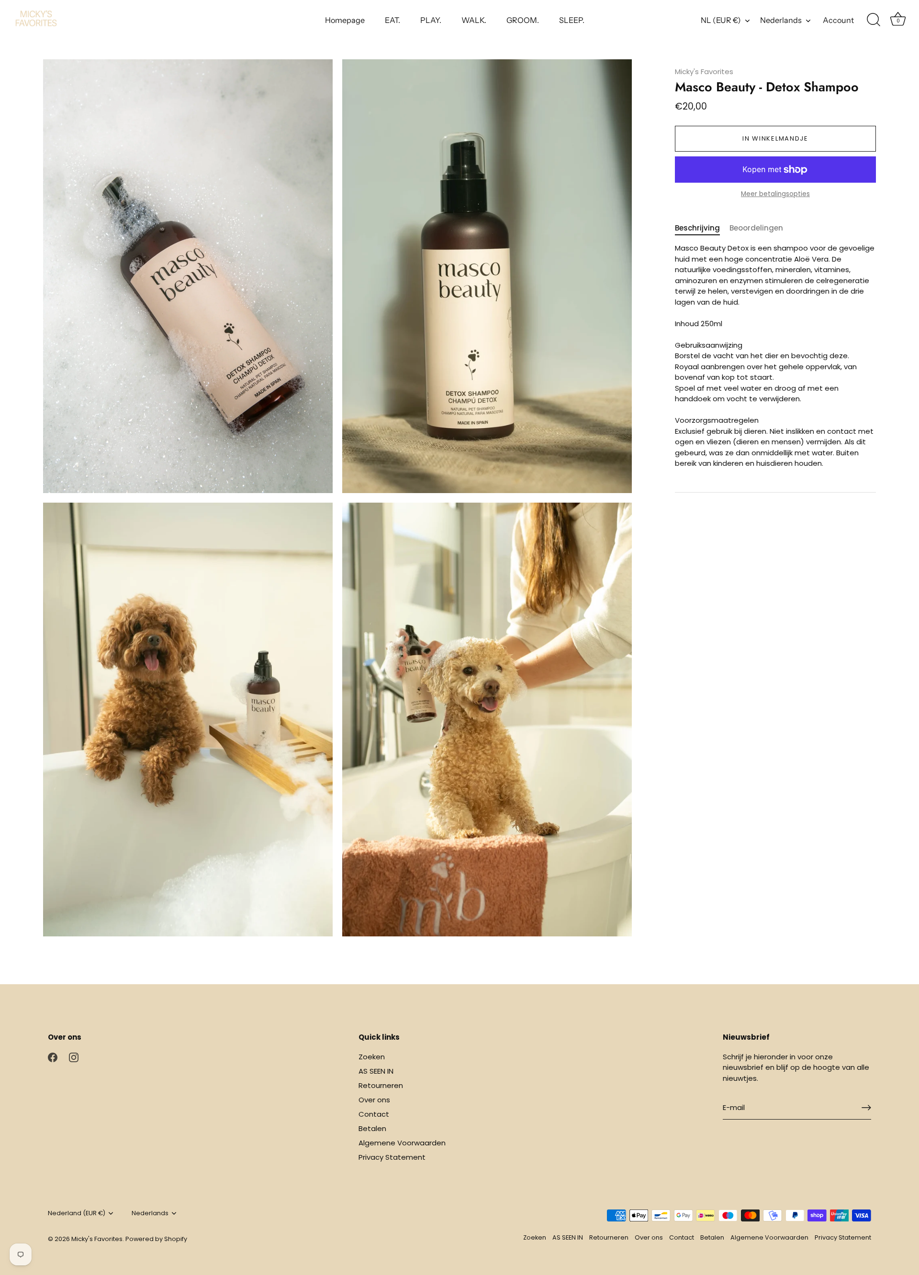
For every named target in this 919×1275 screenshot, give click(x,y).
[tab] (702, 228)
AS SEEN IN (376, 1071)
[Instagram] (73, 1057)
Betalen (372, 1128)
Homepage (345, 20)
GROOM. (522, 20)
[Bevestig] (866, 1107)
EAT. (392, 20)
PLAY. (430, 20)
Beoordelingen (756, 228)
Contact (374, 1114)
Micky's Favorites (704, 71)
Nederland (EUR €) (76, 1213)
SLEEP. (571, 20)
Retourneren (381, 1085)
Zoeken (372, 1057)
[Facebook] (52, 1057)
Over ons (374, 1100)
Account (838, 20)
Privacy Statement (392, 1157)
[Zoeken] (873, 20)
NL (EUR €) (721, 20)
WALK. (473, 20)
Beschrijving (697, 228)
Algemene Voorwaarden (402, 1143)
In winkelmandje (775, 138)
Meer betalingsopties (775, 194)
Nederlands (781, 20)
